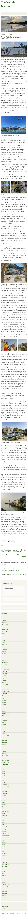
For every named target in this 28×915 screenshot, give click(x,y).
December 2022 (5, 689)
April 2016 (4, 849)
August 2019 (4, 769)
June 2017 (4, 822)
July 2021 (4, 722)
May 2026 (4, 618)
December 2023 (5, 667)
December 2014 (5, 884)
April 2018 (4, 802)
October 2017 (5, 815)
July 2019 (4, 771)
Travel (2, 550)
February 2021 (5, 731)
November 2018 (5, 786)
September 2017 (5, 818)
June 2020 (4, 746)
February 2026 (5, 624)
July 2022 (4, 700)
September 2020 (5, 740)
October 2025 (5, 629)
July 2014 (4, 895)
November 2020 (5, 735)
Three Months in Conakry (6, 554)
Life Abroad (12, 549)
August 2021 (4, 720)
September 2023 (5, 673)
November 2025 (5, 627)
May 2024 (4, 655)
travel (10, 551)
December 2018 (5, 784)
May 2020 (4, 749)
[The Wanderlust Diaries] (14, 31)
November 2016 (5, 835)
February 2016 (5, 853)
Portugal (24, 550)
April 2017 (4, 824)
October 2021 (5, 715)
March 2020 (4, 753)
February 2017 (5, 829)
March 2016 (4, 851)
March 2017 (4, 826)
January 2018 (4, 809)
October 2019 (5, 764)
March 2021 (4, 729)
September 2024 (5, 647)
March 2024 (4, 660)
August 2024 (4, 649)
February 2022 (5, 709)
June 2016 (4, 844)
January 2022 (4, 711)
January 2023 (4, 687)
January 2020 (4, 758)
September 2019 (5, 766)
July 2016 (4, 842)
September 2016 (5, 838)
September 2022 (5, 695)
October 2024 (5, 644)
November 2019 (5, 762)
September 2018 (5, 791)
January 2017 (4, 831)
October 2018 (5, 789)
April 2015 (4, 875)
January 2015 (4, 882)
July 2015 (4, 869)
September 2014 (5, 891)
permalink (19, 551)
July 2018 (4, 795)
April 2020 (4, 751)
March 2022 (4, 707)
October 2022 (5, 693)
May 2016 (4, 846)
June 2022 (4, 702)
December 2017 (5, 811)
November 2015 (5, 860)
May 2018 (4, 800)
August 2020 (4, 742)
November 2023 (5, 669)
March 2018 (4, 804)
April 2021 (4, 727)
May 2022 (4, 704)
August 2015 (4, 866)
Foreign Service (14, 550)
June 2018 (4, 798)
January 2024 (4, 664)
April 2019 (4, 778)
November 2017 (5, 813)
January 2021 (4, 733)
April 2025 (4, 635)
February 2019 (5, 782)
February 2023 (5, 684)
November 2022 (5, 691)
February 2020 (5, 755)
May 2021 (4, 724)
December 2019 (5, 760)
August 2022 (4, 698)
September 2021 (5, 718)
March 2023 (4, 682)
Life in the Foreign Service (20, 549)
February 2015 (5, 880)
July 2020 (4, 744)
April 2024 (4, 658)
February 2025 (5, 640)
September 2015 (5, 864)
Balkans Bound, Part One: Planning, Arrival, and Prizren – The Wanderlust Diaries (14, 569)
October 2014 (5, 889)
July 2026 (4, 615)
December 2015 (5, 857)
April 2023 (4, 680)
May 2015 (4, 873)
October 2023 (5, 671)
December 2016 (5, 833)
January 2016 (4, 855)
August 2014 (4, 893)
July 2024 (4, 651)
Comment (20, 599)
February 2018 (5, 806)
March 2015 (4, 877)
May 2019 (4, 775)
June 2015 (4, 871)
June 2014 (4, 897)
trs (11, 34)
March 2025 (4, 638)
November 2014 (5, 886)
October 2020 (5, 738)
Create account (5, 906)
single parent (3, 551)
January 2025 (4, 642)
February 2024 (5, 662)
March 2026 (4, 622)
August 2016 (4, 840)
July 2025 (4, 633)
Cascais (9, 550)
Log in (3, 908)
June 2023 (4, 675)
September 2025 (5, 631)
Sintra (7, 551)
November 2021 (5, 713)
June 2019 (4, 773)
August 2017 (4, 820)
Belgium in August (20, 73)
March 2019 (4, 780)
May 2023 (4, 678)
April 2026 (4, 620)
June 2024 (4, 653)
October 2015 (5, 862)
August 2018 (4, 793)
